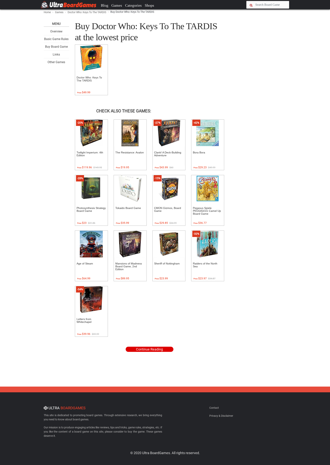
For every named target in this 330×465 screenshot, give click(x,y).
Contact (214, 407)
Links (56, 54)
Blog (104, 5)
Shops (149, 5)
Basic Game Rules (56, 39)
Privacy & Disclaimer (221, 415)
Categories (133, 5)
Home (47, 12)
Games (116, 5)
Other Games (56, 62)
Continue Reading (149, 349)
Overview (56, 31)
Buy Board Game (56, 46)
